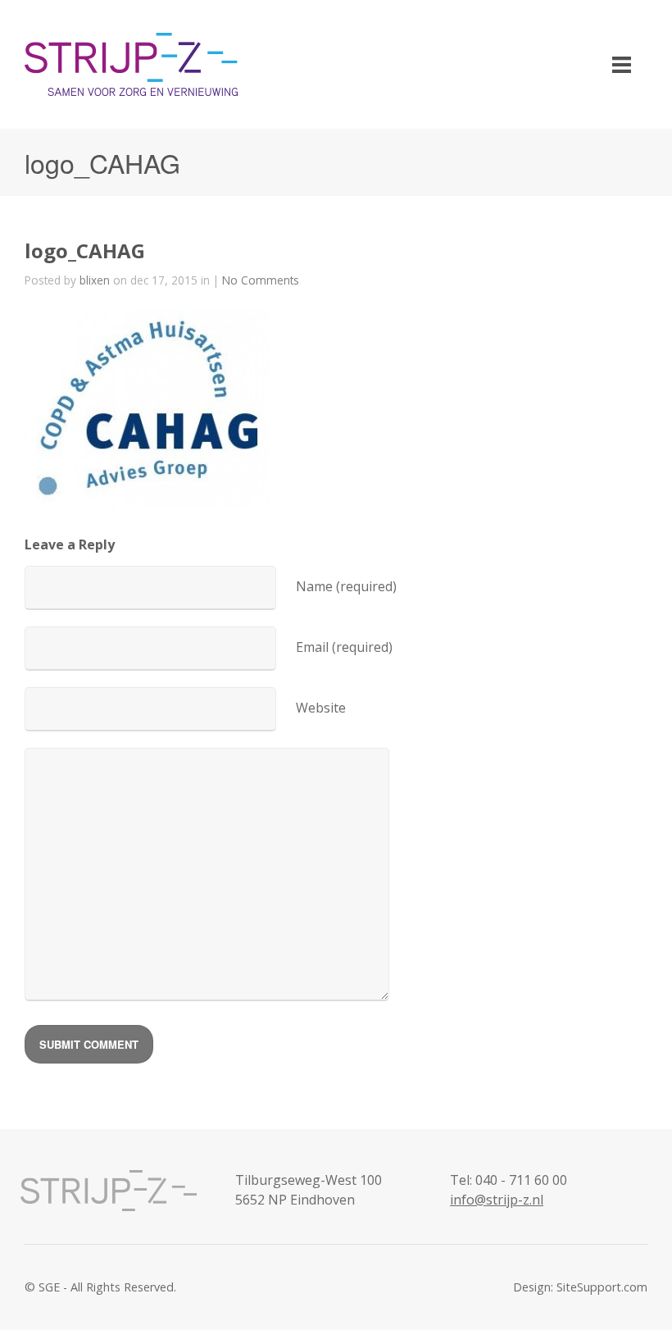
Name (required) (346, 586)
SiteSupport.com (601, 1287)
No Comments (260, 280)
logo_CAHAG (85, 250)
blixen (94, 280)
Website (321, 708)
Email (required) (344, 647)
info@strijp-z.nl (496, 1200)
